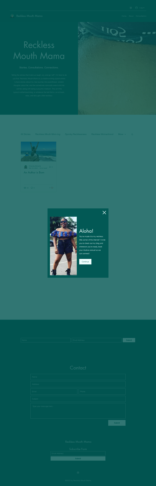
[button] (104, 212)
